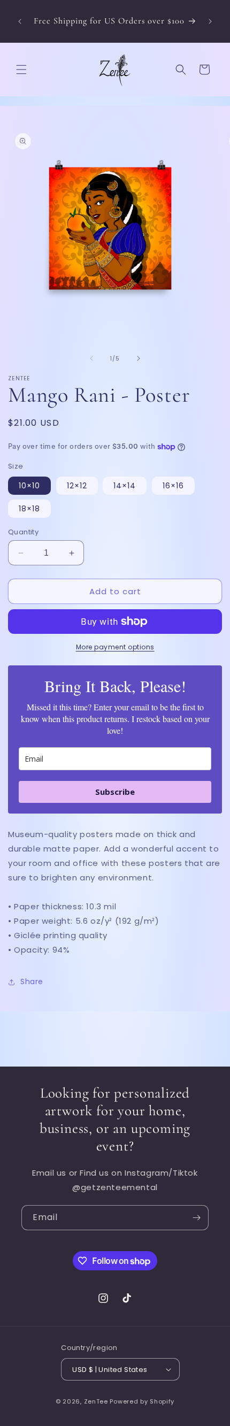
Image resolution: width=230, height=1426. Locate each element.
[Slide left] (91, 358)
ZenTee (96, 1401)
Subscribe (115, 791)
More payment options (115, 646)
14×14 (124, 485)
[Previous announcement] (20, 21)
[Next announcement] (210, 21)
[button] (21, 69)
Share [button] (31, 981)
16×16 (173, 485)
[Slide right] (138, 358)
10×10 (29, 485)
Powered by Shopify (142, 1401)
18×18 (29, 508)
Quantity (23, 532)
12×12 (77, 485)
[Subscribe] (196, 1217)
